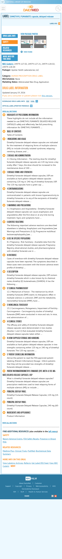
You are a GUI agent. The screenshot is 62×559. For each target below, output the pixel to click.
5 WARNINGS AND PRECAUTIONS (19, 205)
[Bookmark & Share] (55, 496)
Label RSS (53, 23)
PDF (27, 101)
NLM (22, 492)
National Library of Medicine (18, 2)
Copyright (18, 486)
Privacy (29, 486)
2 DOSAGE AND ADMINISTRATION (19, 155)
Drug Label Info (9, 35)
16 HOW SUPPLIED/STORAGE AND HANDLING (23, 338)
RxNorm (27, 463)
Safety (5, 42)
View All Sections (9, 111)
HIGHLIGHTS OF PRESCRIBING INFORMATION (23, 114)
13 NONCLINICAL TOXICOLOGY (17, 304)
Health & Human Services (38, 492)
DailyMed (31, 8)
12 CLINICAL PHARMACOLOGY (17, 288)
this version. (47, 95)
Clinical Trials (21, 451)
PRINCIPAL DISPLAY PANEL (16, 391)
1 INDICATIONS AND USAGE (16, 139)
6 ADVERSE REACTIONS (15, 221)
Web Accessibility (42, 486)
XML (32, 101)
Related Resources (7, 49)
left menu (52, 431)
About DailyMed (25, 483)
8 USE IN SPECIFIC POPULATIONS (18, 238)
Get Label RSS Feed (40, 463)
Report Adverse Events (12, 439)
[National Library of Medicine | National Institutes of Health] (31, 478)
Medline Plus (8, 451)
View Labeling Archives (13, 463)
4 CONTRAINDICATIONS (15, 188)
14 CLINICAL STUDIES (14, 321)
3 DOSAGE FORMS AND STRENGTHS (19, 172)
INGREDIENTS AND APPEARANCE (19, 412)
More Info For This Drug (8, 57)
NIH (14, 492)
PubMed (31, 451)
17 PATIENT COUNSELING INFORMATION (21, 354)
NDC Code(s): (8, 64)
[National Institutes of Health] (3, 2)
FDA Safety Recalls (31, 439)
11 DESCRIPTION (12, 271)
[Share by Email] (52, 496)
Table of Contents (14, 131)
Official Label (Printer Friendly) (15, 106)
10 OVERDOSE (12, 255)
